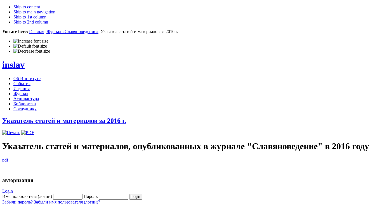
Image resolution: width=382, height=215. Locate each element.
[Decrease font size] (31, 51)
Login (7, 191)
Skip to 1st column (29, 17)
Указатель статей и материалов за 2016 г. (64, 120)
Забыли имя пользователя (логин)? (67, 202)
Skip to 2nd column (30, 22)
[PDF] (27, 132)
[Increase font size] (30, 41)
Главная (36, 31)
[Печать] (11, 132)
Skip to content (26, 6)
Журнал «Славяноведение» (72, 31)
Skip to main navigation (34, 12)
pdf (5, 160)
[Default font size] (30, 46)
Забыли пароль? (17, 202)
